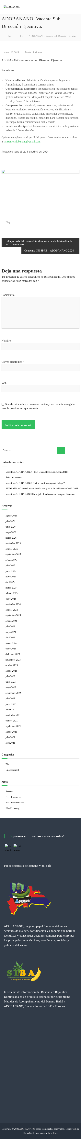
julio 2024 (10, 626)
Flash (73, 1129)
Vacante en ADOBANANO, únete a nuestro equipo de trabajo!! (35, 483)
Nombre (7, 340)
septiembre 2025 (13, 554)
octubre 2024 (12, 609)
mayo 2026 (11, 532)
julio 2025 (10, 565)
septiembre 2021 (13, 726)
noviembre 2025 (13, 543)
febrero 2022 (11, 709)
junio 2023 (11, 682)
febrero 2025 (11, 593)
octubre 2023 (12, 665)
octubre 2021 (12, 720)
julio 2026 (10, 521)
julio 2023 (10, 676)
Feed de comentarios (15, 802)
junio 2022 (11, 704)
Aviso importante (13, 477)
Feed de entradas (13, 797)
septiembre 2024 (13, 615)
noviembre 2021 (13, 715)
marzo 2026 (11, 537)
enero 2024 (11, 648)
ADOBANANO (27, 1129)
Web (4, 383)
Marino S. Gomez (33, 52)
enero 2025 (11, 598)
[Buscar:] (29, 450)
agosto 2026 (11, 515)
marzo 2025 (11, 587)
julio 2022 (10, 698)
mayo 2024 (11, 632)
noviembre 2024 (13, 604)
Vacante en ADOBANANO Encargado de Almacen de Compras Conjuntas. (41, 494)
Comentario (8, 294)
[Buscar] (61, 450)
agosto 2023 (11, 670)
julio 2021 (10, 737)
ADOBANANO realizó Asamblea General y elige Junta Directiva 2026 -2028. (42, 488)
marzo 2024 (11, 643)
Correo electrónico (13, 361)
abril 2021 (10, 742)
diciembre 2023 (13, 654)
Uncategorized (12, 770)
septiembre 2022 (13, 693)
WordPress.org (12, 808)
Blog (21, 36)
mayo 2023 (11, 687)
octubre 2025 (12, 549)
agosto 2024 (11, 621)
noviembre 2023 (13, 659)
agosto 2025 (11, 560)
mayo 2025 (11, 576)
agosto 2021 (11, 731)
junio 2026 (11, 526)
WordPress (53, 1133)
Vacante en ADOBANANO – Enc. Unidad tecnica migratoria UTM (37, 472)
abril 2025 (10, 582)
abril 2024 (10, 637)
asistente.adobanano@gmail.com (22, 141)
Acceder (9, 791)
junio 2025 (11, 571)
